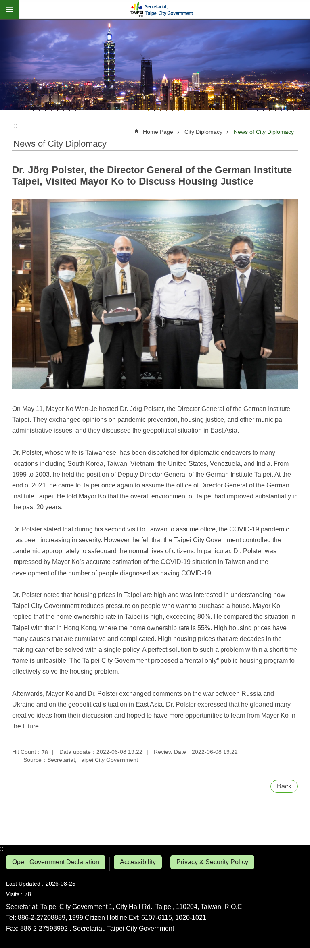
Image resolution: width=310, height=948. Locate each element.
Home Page (158, 132)
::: (2, 848)
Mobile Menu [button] (9, 9)
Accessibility (138, 862)
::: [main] (14, 125)
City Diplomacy (203, 132)
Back (284, 786)
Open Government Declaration (55, 862)
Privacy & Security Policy (212, 862)
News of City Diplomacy (264, 132)
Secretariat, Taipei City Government (164, 9)
